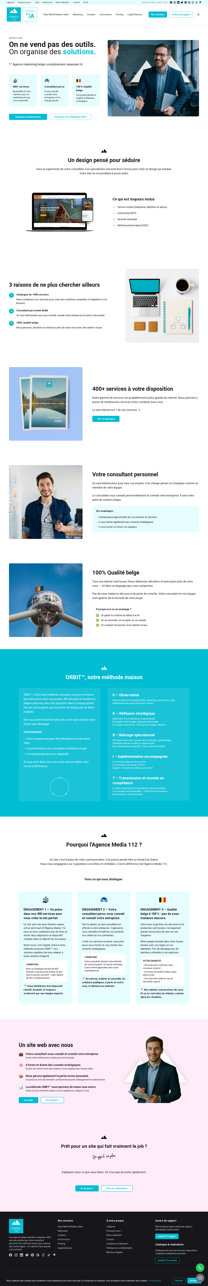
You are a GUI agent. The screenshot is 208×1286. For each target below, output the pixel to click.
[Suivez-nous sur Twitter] (182, 2)
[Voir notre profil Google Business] (189, 2)
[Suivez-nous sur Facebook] (171, 2)
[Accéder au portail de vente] (200, 1278)
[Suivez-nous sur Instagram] (174, 2)
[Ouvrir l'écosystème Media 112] (198, 14)
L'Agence (110, 1226)
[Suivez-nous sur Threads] (193, 2)
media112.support (167, 1236)
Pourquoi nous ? (114, 1231)
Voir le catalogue (106, 419)
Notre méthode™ (114, 1235)
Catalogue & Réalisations (28, 117)
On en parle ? (52, 1100)
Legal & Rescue (65, 1248)
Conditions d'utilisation (117, 1243)
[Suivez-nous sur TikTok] (196, 2)
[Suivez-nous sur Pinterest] (185, 2)
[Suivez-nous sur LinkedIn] (178, 2)
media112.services (167, 1260)
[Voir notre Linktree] (200, 2)
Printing (61, 1243)
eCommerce (64, 1239)
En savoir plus (154, 1280)
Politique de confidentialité (119, 1248)
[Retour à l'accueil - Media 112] (22, 14)
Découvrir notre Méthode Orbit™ (71, 117)
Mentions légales (114, 1252)
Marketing (62, 1231)
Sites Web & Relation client (70, 1226)
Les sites (28, 1100)
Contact (110, 1239)
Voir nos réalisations (116, 1188)
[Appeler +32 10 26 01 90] (200, 1267)
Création (62, 1235)
